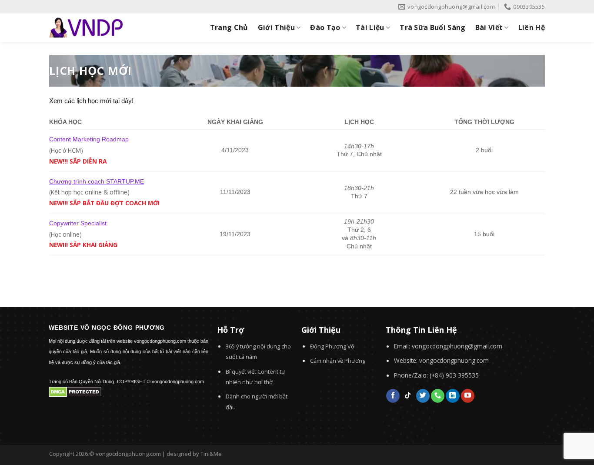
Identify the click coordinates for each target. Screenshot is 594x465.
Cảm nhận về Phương (337, 361)
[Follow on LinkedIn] (452, 396)
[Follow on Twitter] (423, 396)
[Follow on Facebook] (393, 396)
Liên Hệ (531, 27)
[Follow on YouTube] (467, 396)
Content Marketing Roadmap (89, 139)
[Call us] (437, 396)
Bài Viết (489, 27)
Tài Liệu (370, 27)
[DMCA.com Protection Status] (75, 391)
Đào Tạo (325, 27)
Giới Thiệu (276, 27)
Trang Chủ (229, 27)
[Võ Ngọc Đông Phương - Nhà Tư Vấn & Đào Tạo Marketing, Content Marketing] (86, 27)
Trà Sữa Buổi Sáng (432, 27)
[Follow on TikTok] (407, 396)
